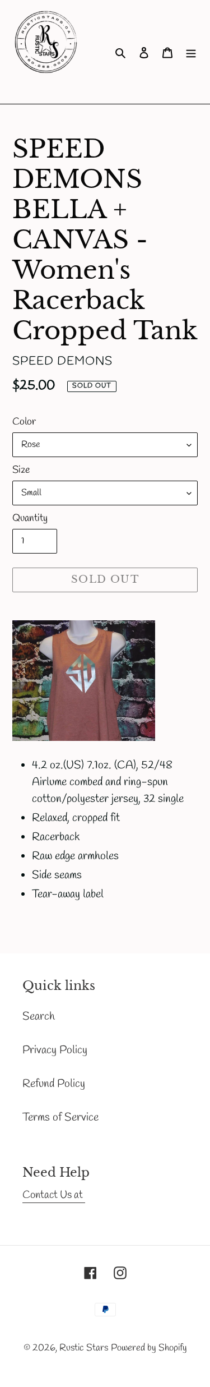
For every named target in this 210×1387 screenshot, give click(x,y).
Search (38, 1016)
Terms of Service (60, 1117)
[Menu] (191, 52)
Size (21, 470)
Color (24, 421)
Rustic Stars (83, 1348)
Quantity (30, 518)
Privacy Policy (54, 1050)
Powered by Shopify (149, 1348)
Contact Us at (53, 1195)
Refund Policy (53, 1083)
